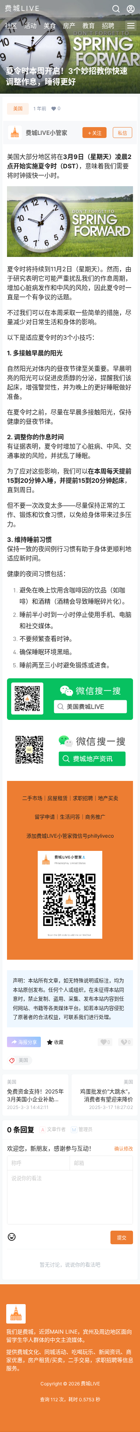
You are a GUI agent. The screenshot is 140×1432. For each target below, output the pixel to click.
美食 (50, 26)
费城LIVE (90, 1384)
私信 (122, 133)
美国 (18, 109)
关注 (97, 133)
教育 (88, 26)
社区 (11, 26)
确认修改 (123, 1149)
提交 (121, 1238)
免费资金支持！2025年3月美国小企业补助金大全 (35, 1099)
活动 (30, 26)
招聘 (108, 26)
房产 (69, 26)
